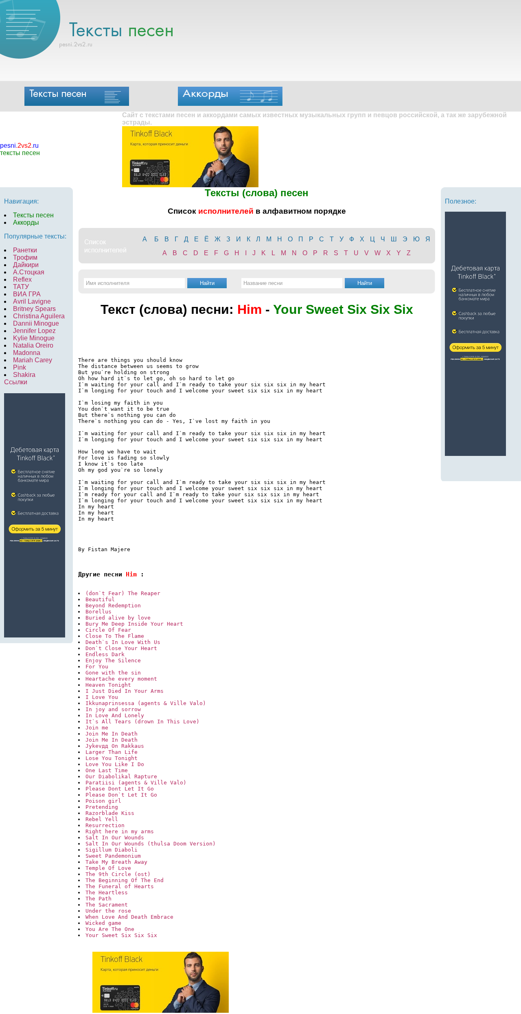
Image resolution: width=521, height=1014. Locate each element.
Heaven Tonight (108, 685)
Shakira (24, 374)
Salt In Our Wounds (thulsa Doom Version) (150, 844)
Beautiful (100, 599)
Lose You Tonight (111, 758)
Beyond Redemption (113, 605)
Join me (96, 728)
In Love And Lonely (114, 715)
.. (19, 145)
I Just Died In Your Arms (124, 691)
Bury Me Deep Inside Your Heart (134, 624)
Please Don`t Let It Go (121, 795)
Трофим (25, 257)
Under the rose (109, 911)
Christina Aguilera (39, 316)
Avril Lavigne (32, 301)
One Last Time (106, 770)
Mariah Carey (32, 360)
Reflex (22, 279)
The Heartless (106, 892)
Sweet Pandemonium (113, 856)
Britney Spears (34, 308)
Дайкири (26, 264)
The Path (98, 899)
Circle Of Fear (108, 630)
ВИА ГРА (27, 294)
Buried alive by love (118, 618)
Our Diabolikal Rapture (121, 776)
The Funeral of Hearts (119, 886)
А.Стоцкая (28, 272)
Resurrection (105, 825)
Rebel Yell (101, 819)
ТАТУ (21, 286)
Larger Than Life (111, 752)
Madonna (26, 352)
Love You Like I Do (114, 764)
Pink (19, 367)
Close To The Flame (114, 636)
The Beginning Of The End (124, 880)
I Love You (101, 697)
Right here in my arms (119, 831)
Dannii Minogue (36, 323)
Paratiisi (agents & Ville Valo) (135, 783)
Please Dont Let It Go (119, 789)
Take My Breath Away (116, 862)
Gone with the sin (113, 673)
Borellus (98, 612)
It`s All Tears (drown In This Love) (142, 721)
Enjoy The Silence (113, 660)
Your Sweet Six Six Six (121, 935)
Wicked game (103, 923)
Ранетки (25, 250)
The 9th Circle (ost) (118, 874)
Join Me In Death (113, 734)
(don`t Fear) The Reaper (122, 593)
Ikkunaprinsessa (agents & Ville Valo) (145, 703)
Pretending (101, 807)
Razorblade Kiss (109, 813)
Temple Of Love (108, 868)
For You (96, 667)
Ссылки (15, 382)
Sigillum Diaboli (111, 850)
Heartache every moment (121, 679)
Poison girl (103, 801)
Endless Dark (105, 654)
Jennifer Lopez (34, 330)
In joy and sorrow (113, 709)
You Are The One (109, 929)
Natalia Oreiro (33, 345)
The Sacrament (106, 905)
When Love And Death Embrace (129, 917)
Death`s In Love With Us (122, 642)
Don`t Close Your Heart (121, 648)
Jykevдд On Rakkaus (114, 746)
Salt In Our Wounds (114, 837)
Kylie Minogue (34, 338)
